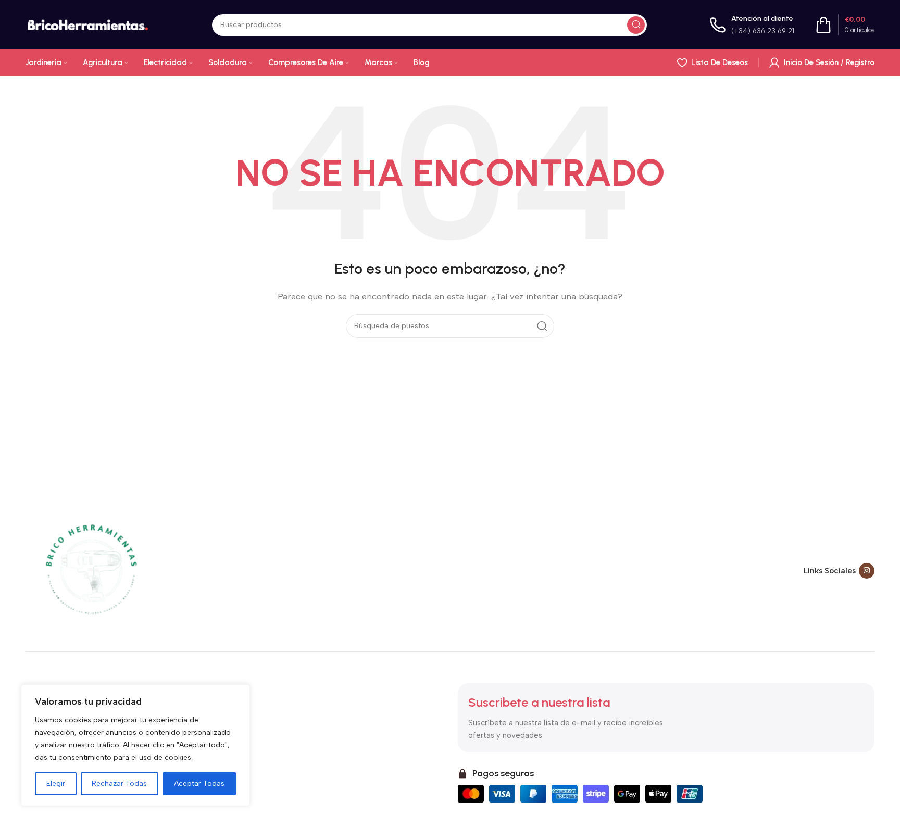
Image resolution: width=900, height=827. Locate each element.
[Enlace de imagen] (91, 570)
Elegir (55, 783)
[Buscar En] (636, 25)
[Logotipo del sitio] (87, 24)
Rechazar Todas (119, 783)
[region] (135, 745)
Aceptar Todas (199, 783)
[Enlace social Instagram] (866, 571)
